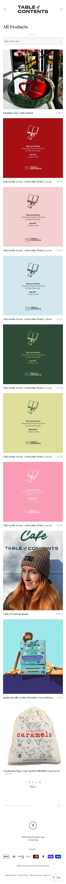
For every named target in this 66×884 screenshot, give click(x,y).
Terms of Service (36, 875)
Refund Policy (11, 875)
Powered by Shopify (41, 865)
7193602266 (33, 840)
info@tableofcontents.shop (33, 836)
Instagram (32, 849)
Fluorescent (27, 865)
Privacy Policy (22, 875)
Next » (33, 786)
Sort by (33, 35)
